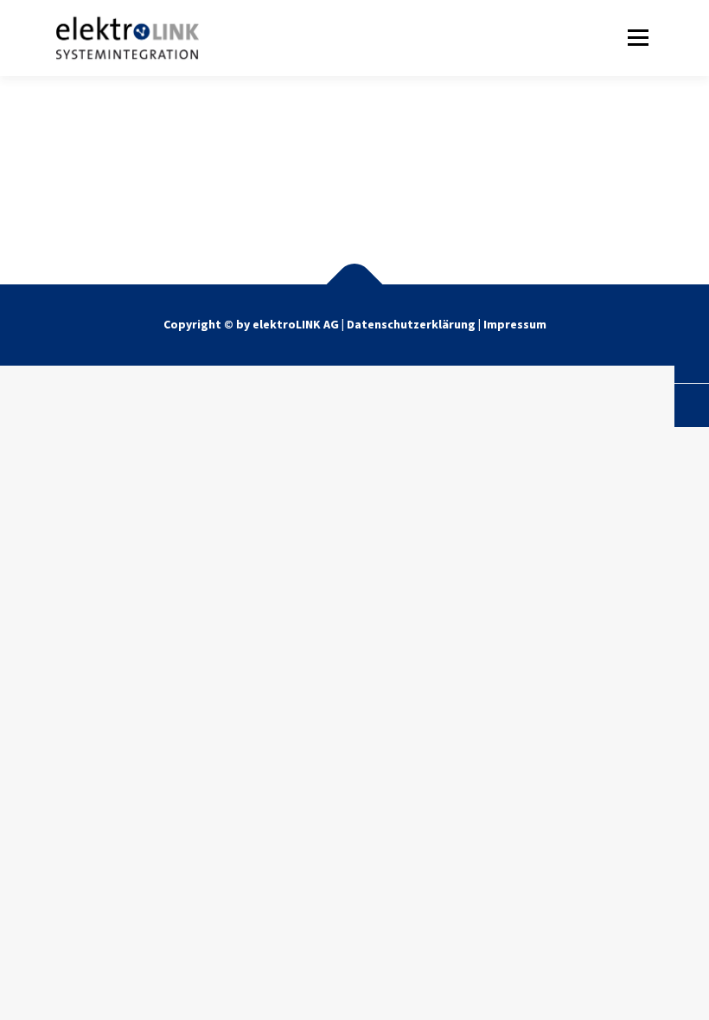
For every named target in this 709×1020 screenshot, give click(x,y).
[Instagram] (355, 197)
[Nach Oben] (355, 287)
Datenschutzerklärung (412, 324)
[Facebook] (313, 197)
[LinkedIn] (397, 197)
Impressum (514, 324)
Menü (635, 37)
